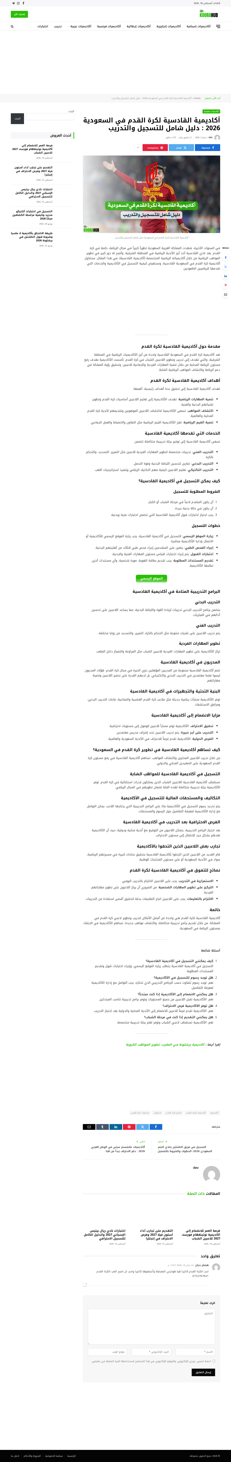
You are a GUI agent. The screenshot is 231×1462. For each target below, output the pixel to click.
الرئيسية (71, 1456)
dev (210, 137)
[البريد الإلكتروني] (225, 294)
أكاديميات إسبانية (199, 26)
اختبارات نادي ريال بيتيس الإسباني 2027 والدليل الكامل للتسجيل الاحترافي (104, 1235)
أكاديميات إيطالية (139, 26)
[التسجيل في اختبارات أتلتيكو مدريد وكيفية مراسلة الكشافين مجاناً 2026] (65, 216)
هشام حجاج (202, 1265)
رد (85, 1283)
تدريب (58, 26)
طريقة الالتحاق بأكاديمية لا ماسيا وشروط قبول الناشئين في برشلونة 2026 (32, 237)
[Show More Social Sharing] (138, 147)
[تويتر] (225, 266)
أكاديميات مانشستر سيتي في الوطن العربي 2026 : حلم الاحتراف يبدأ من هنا (118, 1149)
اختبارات (42, 26)
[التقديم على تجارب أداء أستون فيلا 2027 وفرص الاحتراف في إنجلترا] (151, 1213)
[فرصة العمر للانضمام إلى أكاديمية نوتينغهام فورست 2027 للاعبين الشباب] (199, 1213)
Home (197, 98)
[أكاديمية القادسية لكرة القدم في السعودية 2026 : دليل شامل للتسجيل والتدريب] (151, 232)
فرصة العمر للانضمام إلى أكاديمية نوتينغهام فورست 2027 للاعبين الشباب (201, 1235)
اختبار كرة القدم (174, 1112)
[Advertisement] (115, 62)
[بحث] (12, 26)
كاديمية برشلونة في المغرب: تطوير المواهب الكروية (164, 1044)
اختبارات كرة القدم (140, 1112)
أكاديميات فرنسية (109, 26)
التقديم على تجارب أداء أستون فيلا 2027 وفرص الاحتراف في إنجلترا (156, 1235)
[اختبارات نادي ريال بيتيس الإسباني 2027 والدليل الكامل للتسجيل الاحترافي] (104, 1213)
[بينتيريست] (225, 285)
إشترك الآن (19, 14)
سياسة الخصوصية (54, 1456)
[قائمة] (218, 26)
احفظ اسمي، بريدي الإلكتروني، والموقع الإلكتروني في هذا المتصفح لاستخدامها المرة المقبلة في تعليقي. (151, 1361)
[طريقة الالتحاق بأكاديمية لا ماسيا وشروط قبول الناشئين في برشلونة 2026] (65, 238)
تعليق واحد (183, 137)
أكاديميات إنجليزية (168, 26)
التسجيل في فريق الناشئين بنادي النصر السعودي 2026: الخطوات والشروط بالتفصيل (185, 1149)
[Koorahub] (208, 14)
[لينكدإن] (225, 276)
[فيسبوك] (225, 257)
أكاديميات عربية (80, 26)
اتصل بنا (15, 1456)
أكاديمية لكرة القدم (196, 1112)
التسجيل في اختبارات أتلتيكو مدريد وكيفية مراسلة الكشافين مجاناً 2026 (32, 215)
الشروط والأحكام (32, 1456)
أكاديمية (214, 1112)
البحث (71, 111)
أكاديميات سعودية (211, 111)
